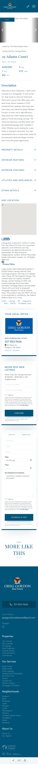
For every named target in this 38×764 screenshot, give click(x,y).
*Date (7, 457)
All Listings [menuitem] (6, 646)
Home (4, 301)
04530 (13, 303)
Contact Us (8, 350)
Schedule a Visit (26, 434)
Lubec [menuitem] (4, 703)
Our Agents (16, 350)
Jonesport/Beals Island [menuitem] (11, 715)
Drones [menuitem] (5, 678)
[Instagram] (3, 626)
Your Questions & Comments (14, 473)
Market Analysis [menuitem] (8, 683)
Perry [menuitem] (4, 698)
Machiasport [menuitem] (7, 710)
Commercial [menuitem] (7, 655)
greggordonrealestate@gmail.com (18, 617)
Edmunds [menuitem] (6, 722)
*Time (7, 465)
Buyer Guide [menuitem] (7, 666)
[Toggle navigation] (33, 6)
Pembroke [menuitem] (6, 701)
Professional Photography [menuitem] (12, 673)
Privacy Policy (9, 264)
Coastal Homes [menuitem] (8, 650)
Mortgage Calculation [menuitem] (11, 685)
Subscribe (19, 413)
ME (19, 301)
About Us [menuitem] (6, 733)
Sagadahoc (27, 301)
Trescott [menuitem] (5, 706)
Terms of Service (13, 525)
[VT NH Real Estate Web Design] (19, 748)
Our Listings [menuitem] (7, 641)
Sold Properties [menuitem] (8, 648)
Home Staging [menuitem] (8, 671)
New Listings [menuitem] (7, 643)
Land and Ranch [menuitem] (8, 653)
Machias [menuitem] (5, 713)
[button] (3, 30)
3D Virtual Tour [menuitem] (8, 676)
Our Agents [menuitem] (7, 736)
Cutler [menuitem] (4, 708)
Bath (6, 303)
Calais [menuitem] (4, 720)
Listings (12, 301)
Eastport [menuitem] (5, 696)
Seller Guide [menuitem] (7, 668)
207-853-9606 (13, 341)
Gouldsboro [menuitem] (7, 718)
